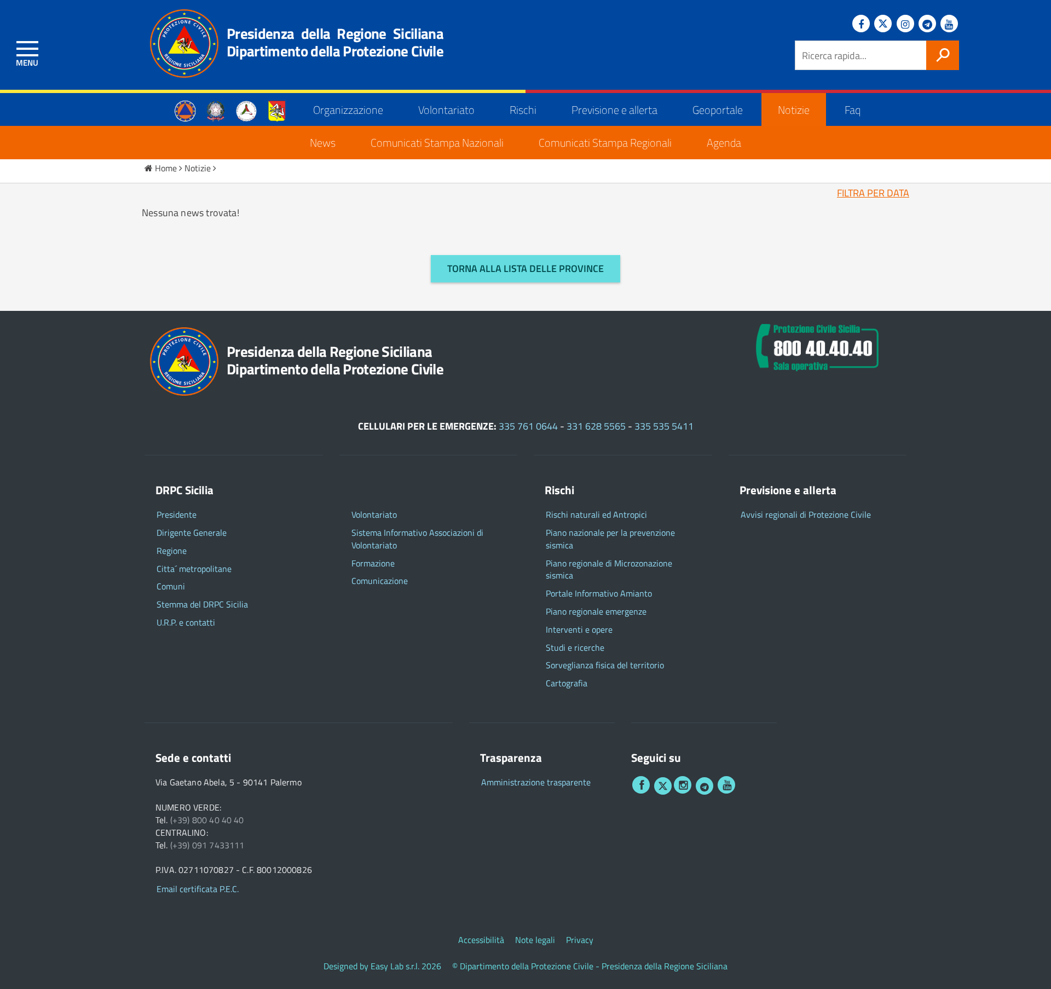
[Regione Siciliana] (277, 109)
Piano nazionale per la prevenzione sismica (610, 539)
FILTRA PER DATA (873, 193)
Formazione (373, 563)
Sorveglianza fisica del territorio (605, 665)
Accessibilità (481, 940)
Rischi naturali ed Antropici (596, 514)
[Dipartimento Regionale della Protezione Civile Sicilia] (179, 43)
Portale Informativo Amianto (599, 593)
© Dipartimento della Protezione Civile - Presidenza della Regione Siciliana (589, 966)
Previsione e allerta (614, 109)
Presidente (177, 514)
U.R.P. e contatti (186, 622)
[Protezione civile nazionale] (246, 109)
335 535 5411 (664, 426)
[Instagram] (905, 23)
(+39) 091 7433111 (207, 845)
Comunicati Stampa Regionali (605, 142)
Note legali (535, 940)
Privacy (579, 940)
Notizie (794, 109)
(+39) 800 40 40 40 (207, 820)
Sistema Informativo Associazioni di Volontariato (417, 539)
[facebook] (641, 785)
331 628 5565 (596, 426)
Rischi (523, 109)
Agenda (724, 142)
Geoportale (717, 109)
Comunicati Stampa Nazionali (437, 142)
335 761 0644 (528, 426)
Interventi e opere (579, 629)
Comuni (171, 586)
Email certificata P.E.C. (198, 889)
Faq (853, 109)
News (323, 142)
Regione (172, 551)
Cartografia (566, 683)
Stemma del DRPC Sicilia (202, 604)
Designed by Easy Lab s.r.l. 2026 (382, 966)
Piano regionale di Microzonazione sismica (609, 569)
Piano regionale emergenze (596, 611)
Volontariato (446, 109)
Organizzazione (348, 109)
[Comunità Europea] (185, 109)
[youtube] (726, 785)
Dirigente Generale (192, 533)
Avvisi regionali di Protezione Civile (806, 514)
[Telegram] (927, 23)
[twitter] (663, 786)
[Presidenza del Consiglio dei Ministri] (216, 109)
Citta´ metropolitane (194, 569)
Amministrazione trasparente (536, 782)
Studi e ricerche (575, 647)
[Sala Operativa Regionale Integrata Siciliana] (817, 345)
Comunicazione (379, 581)
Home (166, 168)
